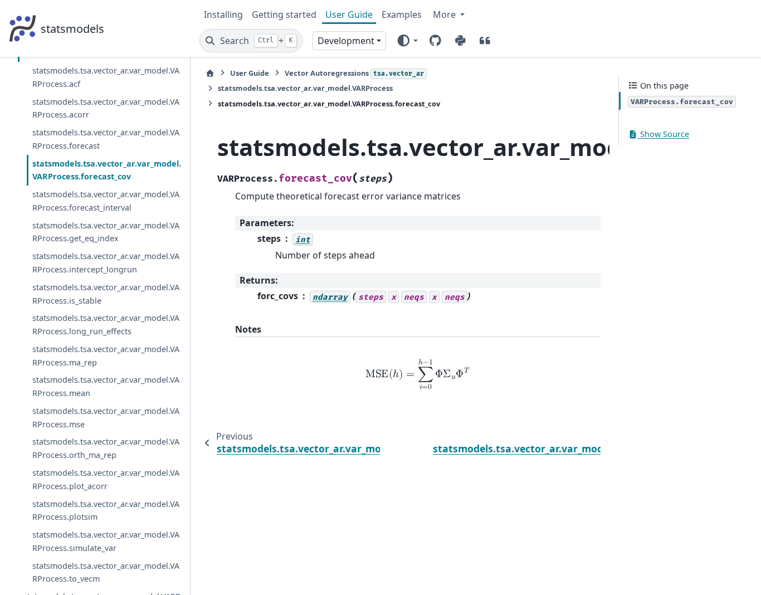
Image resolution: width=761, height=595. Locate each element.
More (445, 14)
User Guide (349, 14)
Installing (223, 14)
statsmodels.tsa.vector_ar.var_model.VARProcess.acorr (105, 108)
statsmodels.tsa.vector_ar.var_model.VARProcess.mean (105, 387)
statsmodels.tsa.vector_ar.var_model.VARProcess (305, 88)
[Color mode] (407, 40)
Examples (402, 14)
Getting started (284, 14)
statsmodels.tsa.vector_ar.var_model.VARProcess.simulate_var (105, 541)
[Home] (210, 73)
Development (346, 41)
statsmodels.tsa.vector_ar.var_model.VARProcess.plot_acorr (105, 479)
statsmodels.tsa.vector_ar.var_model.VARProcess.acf (105, 78)
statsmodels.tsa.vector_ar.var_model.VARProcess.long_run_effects (105, 325)
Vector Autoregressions (354, 73)
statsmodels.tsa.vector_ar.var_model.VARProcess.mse (105, 418)
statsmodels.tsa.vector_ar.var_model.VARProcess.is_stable (105, 294)
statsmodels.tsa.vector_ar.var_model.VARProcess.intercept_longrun (105, 263)
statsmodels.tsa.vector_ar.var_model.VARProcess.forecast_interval (105, 201)
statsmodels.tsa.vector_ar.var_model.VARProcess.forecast (105, 140)
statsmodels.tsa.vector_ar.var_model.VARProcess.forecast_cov (106, 170)
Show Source (663, 134)
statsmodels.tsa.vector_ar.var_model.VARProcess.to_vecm (105, 572)
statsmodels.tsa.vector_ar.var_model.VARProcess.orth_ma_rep (105, 449)
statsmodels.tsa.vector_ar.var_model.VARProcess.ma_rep (105, 356)
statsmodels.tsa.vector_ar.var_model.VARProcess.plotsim (105, 511)
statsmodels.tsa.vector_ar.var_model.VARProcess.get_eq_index (105, 232)
